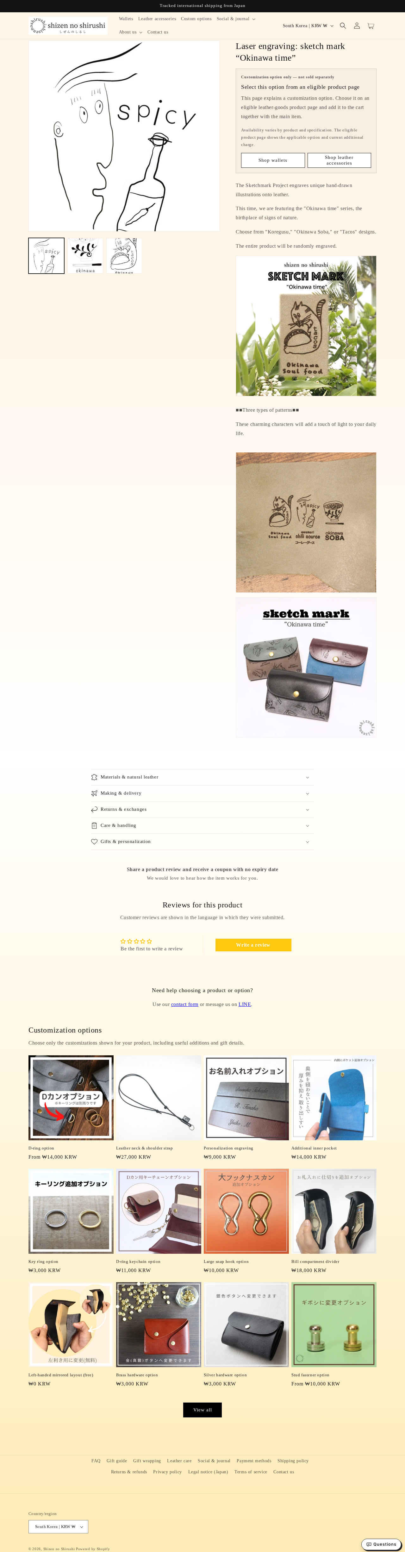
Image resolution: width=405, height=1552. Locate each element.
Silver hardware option (225, 1375)
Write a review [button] (253, 945)
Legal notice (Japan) (208, 1472)
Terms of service (250, 1472)
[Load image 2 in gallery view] (85, 256)
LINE (245, 1004)
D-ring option (41, 1148)
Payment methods (254, 1460)
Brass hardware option (137, 1375)
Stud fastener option (310, 1375)
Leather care (179, 1460)
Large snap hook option (226, 1261)
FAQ (96, 1460)
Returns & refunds (129, 1472)
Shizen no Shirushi (59, 1549)
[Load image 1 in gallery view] (46, 256)
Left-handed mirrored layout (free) (60, 1375)
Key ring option (43, 1261)
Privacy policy (167, 1472)
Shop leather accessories (339, 160)
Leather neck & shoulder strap (144, 1148)
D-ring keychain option (138, 1261)
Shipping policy (293, 1460)
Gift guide (117, 1460)
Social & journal (214, 1460)
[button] (236, 19)
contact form (184, 1004)
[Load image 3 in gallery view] (124, 256)
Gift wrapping (147, 1460)
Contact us (283, 1472)
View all (202, 1409)
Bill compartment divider (315, 1261)
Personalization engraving (228, 1148)
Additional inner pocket (314, 1148)
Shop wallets (273, 160)
